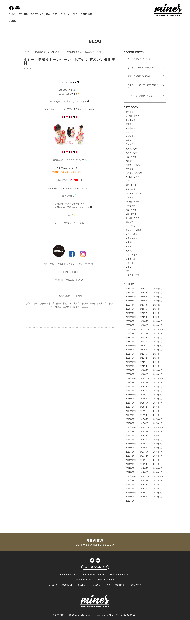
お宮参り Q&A (133, 165)
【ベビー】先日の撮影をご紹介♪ (140, 96)
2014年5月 (144, 468)
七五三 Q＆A (132, 152)
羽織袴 (129, 140)
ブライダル (130, 259)
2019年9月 (130, 382)
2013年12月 (131, 476)
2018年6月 (130, 403)
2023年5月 (144, 321)
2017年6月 (130, 419)
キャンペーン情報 (63, 52)
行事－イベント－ (98, 52)
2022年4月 (157, 337)
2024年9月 (130, 309)
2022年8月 (144, 333)
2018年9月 (130, 399)
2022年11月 (145, 329)
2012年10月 (158, 493)
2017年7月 (157, 415)
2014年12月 (131, 460)
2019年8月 (144, 382)
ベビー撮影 (130, 197)
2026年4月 (130, 292)
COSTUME (37, 14)
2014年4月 (157, 468)
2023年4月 (157, 321)
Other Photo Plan (105, 580)
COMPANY (136, 585)
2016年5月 (144, 435)
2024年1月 (157, 313)
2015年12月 (131, 444)
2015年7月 (157, 448)
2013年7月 (157, 480)
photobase (130, 128)
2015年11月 (145, 444)
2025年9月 (144, 297)
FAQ (75, 14)
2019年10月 (158, 378)
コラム (129, 181)
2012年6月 (130, 501)
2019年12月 (131, 378)
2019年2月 (144, 390)
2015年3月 (130, 456)
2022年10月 (158, 329)
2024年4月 (130, 313)
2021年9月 (130, 350)
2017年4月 (157, 419)
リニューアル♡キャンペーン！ (139, 59)
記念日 (129, 271)
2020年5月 (144, 370)
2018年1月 (157, 407)
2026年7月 (144, 288)
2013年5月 (144, 484)
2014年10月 (158, 460)
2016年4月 (157, 435)
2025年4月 (130, 305)
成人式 (129, 250)
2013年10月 (158, 476)
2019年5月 (144, 386)
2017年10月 (158, 411)
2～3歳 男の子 (132, 201)
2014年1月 (157, 472)
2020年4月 (157, 370)
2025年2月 (157, 305)
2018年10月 (158, 395)
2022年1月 (157, 341)
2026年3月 (144, 292)
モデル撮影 (130, 136)
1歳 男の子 (131, 157)
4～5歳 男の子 (132, 218)
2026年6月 (157, 288)
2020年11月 (145, 362)
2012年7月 (157, 497)
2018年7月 (157, 399)
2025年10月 (131, 297)
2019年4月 (157, 386)
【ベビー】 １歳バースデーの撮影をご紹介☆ (142, 86)
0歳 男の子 (131, 210)
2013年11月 (145, 476)
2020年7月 (157, 366)
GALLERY (52, 14)
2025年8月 (157, 297)
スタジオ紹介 (131, 234)
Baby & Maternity (68, 575)
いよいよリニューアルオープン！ (140, 68)
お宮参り (129, 242)
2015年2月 (144, 456)
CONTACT (86, 14)
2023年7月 (157, 317)
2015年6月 (130, 452)
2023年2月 (144, 325)
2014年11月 (145, 460)
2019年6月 (130, 386)
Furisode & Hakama (120, 575)
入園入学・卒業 (132, 275)
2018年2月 (144, 407)
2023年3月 (130, 325)
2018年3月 (130, 407)
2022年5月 (144, 337)
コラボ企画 (130, 120)
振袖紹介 (129, 161)
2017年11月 (145, 411)
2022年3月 (130, 341)
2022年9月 (130, 333)
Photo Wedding (83, 580)
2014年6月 (130, 468)
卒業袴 (129, 124)
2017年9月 (130, 415)
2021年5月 (144, 354)
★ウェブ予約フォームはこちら (69, 223)
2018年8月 (144, 399)
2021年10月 (158, 346)
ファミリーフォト (133, 267)
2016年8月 (144, 431)
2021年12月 (131, 346)
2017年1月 (157, 423)
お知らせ (129, 132)
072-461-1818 (95, 567)
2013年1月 (157, 488)
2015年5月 (144, 452)
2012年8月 (144, 497)
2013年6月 (130, 484)
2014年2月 (144, 472)
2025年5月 (157, 301)
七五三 (87, 52)
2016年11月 (145, 427)
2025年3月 (144, 305)
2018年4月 (157, 403)
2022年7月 (157, 333)
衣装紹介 (129, 144)
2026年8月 (130, 288)
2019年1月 (157, 390)
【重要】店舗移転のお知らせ (138, 76)
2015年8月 (144, 448)
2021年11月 (145, 346)
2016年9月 (130, 431)
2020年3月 (130, 374)
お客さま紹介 (77, 52)
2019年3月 (130, 390)
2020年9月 (130, 366)
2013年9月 (130, 480)
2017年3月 (130, 423)
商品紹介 (39, 52)
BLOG (12, 21)
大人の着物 (130, 189)
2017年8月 (144, 415)
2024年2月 (144, 313)
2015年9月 (130, 448)
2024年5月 (157, 309)
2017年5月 (144, 419)
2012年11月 (145, 493)
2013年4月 (157, 484)
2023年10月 (131, 317)
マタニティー (131, 255)
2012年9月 (130, 497)
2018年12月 (131, 395)
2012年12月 (131, 493)
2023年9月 (144, 317)
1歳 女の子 (131, 214)
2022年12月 (131, 329)
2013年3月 (130, 488)
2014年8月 (144, 464)
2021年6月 (130, 354)
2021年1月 (157, 358)
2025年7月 (130, 301)
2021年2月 (144, 358)
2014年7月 (157, 464)
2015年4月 (157, 452)
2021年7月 (157, 350)
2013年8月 (144, 480)
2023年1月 (157, 325)
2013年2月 (144, 488)
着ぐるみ (129, 112)
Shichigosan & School (94, 575)
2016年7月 (157, 431)
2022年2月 (144, 341)
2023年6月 (130, 321)
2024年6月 (144, 309)
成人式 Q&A (132, 148)
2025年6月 (144, 301)
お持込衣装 (130, 206)
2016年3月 (130, 439)
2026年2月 (157, 292)
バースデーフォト (133, 193)
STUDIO (23, 14)
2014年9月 (130, 464)
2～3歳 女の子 (132, 177)
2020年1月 (157, 374)
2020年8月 (144, 366)
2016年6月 (130, 435)
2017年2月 (144, 423)
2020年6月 (130, 370)
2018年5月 (144, 403)
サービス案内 (49, 52)
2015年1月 (157, 456)
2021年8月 (144, 350)
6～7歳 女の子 (132, 116)
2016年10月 (158, 427)
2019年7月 (157, 382)
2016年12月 (131, 427)
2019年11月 (145, 378)
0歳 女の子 (131, 185)
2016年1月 (157, 439)
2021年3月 (130, 358)
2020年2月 (144, 374)
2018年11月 (145, 395)
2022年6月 (130, 337)
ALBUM (65, 14)
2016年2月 (144, 439)
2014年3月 (130, 472)
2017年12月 (131, 411)
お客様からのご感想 (134, 173)
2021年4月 (157, 354)
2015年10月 (158, 444)
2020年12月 (131, 362)
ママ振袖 (129, 169)
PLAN (12, 14)
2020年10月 (158, 362)
